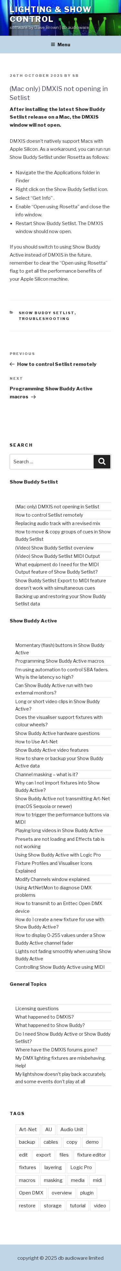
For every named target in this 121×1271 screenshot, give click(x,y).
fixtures (27, 1167)
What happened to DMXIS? (44, 1017)
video (100, 1206)
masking (53, 1180)
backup (27, 1142)
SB (75, 75)
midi (97, 1180)
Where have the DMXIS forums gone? (56, 1049)
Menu (63, 44)
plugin (87, 1193)
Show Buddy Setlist (47, 313)
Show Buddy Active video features (52, 750)
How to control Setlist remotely (49, 515)
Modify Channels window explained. (52, 879)
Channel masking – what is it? (46, 774)
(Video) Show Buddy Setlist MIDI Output (57, 556)
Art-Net (28, 1129)
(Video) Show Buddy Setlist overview (54, 547)
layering (53, 1167)
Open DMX (31, 1193)
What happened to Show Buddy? (50, 1025)
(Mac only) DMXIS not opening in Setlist (57, 506)
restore (27, 1206)
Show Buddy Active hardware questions (57, 733)
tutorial (78, 1206)
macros (27, 1180)
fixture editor (91, 1155)
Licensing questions (37, 1008)
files (64, 1155)
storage (53, 1206)
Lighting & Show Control (51, 14)
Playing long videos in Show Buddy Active (59, 830)
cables (51, 1142)
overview (62, 1193)
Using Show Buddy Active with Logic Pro (58, 855)
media (78, 1180)
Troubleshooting (44, 318)
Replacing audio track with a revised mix (57, 523)
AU (48, 1129)
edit (23, 1155)
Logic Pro (81, 1167)
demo (92, 1142)
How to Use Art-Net (36, 741)
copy (71, 1142)
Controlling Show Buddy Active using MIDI (60, 967)
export (43, 1155)
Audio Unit (71, 1129)
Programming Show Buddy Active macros (59, 661)
